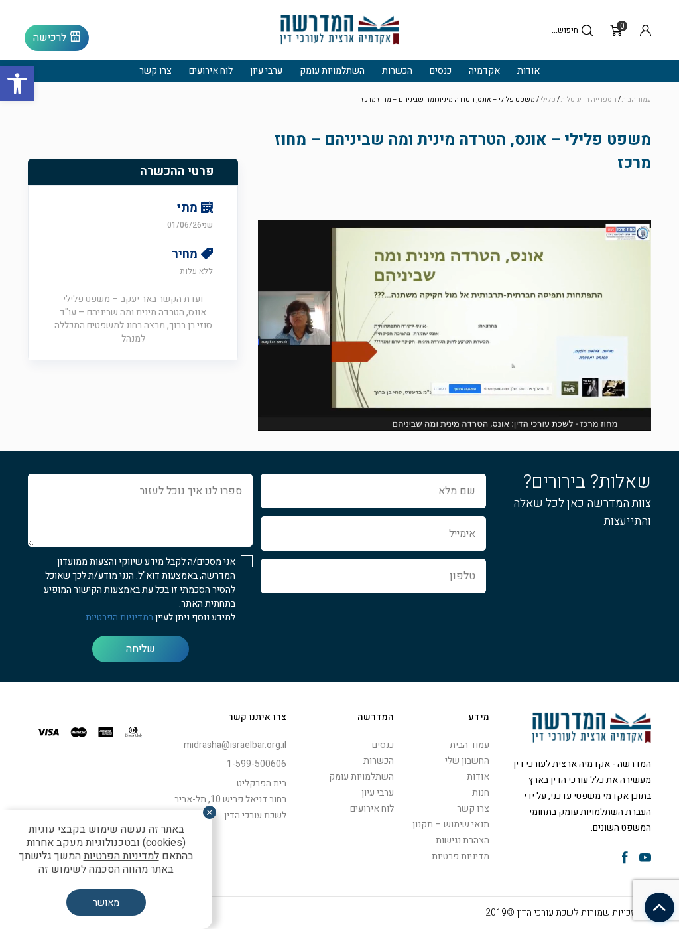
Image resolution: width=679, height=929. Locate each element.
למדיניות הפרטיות (121, 856)
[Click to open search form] (587, 30)
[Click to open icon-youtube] (645, 859)
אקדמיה (484, 71)
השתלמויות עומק (332, 71)
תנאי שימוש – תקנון (450, 824)
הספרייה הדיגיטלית (589, 99)
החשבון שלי (467, 761)
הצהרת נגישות (462, 840)
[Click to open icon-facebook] (625, 859)
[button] (17, 83)
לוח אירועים (211, 71)
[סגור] (209, 812)
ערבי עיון (266, 71)
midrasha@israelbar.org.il (235, 745)
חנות (480, 793)
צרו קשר (155, 71)
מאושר (106, 903)
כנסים (441, 71)
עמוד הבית (636, 99)
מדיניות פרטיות (460, 856)
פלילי (548, 99)
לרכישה (49, 38)
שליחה (140, 649)
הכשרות (397, 71)
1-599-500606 (256, 764)
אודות (528, 71)
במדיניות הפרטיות (119, 617)
